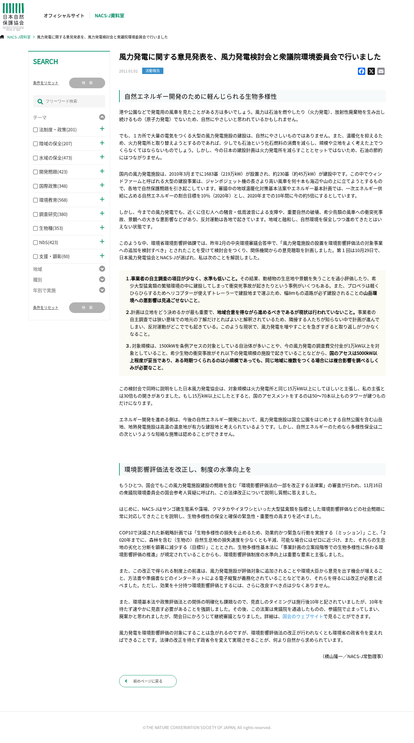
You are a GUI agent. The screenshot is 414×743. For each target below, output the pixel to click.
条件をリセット (45, 83)
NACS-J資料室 (109, 15)
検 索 (87, 83)
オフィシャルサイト (64, 15)
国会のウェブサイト (302, 616)
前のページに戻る (147, 681)
